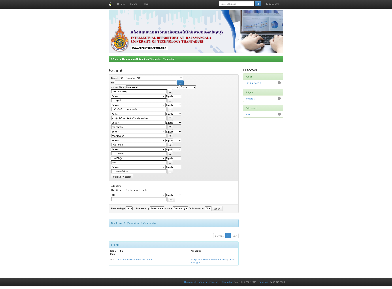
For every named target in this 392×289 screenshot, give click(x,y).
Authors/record (196, 208)
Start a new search (122, 176)
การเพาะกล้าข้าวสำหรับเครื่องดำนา (135, 259)
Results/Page (118, 208)
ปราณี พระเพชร (253, 82)
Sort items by (142, 208)
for (112, 82)
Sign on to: (273, 3)
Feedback (264, 281)
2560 (248, 114)
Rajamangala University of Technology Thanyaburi (208, 281)
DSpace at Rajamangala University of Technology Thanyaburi (143, 59)
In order (168, 208)
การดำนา (250, 98)
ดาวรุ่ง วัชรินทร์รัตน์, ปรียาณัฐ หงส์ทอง (209, 259)
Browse (134, 3)
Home (122, 3)
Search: (115, 77)
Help (146, 3)
